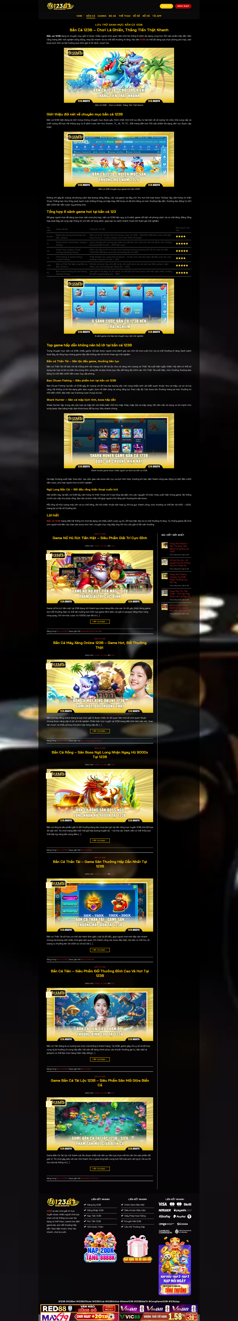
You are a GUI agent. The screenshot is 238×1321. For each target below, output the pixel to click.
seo (113, 546)
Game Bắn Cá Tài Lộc (89, 1178)
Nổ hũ (146, 15)
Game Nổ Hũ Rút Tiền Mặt (91, 631)
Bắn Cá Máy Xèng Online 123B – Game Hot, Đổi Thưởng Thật (100, 644)
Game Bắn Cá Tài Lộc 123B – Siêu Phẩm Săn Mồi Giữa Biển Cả (100, 1082)
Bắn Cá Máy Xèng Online (91, 740)
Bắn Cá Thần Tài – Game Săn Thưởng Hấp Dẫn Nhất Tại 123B (100, 863)
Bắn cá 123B (99, 534)
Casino (102, 15)
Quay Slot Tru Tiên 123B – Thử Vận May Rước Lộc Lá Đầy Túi (180, 594)
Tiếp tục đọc (99, 622)
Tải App (156, 15)
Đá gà (112, 15)
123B (79, 15)
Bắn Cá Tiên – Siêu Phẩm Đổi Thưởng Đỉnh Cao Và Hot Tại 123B (100, 973)
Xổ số (136, 15)
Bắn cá (90, 15)
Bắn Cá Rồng (86, 850)
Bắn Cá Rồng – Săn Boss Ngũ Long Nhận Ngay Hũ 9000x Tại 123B (100, 754)
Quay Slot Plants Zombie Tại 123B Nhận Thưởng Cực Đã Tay (179, 578)
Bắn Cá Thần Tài (87, 959)
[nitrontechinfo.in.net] (60, 6)
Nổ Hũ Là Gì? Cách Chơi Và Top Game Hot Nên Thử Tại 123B (180, 608)
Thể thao (125, 15)
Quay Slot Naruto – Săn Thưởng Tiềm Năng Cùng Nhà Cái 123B (179, 547)
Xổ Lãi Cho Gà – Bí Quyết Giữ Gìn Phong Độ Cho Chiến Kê (180, 563)
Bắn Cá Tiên (86, 1069)
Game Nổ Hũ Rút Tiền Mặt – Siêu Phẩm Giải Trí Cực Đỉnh (100, 538)
